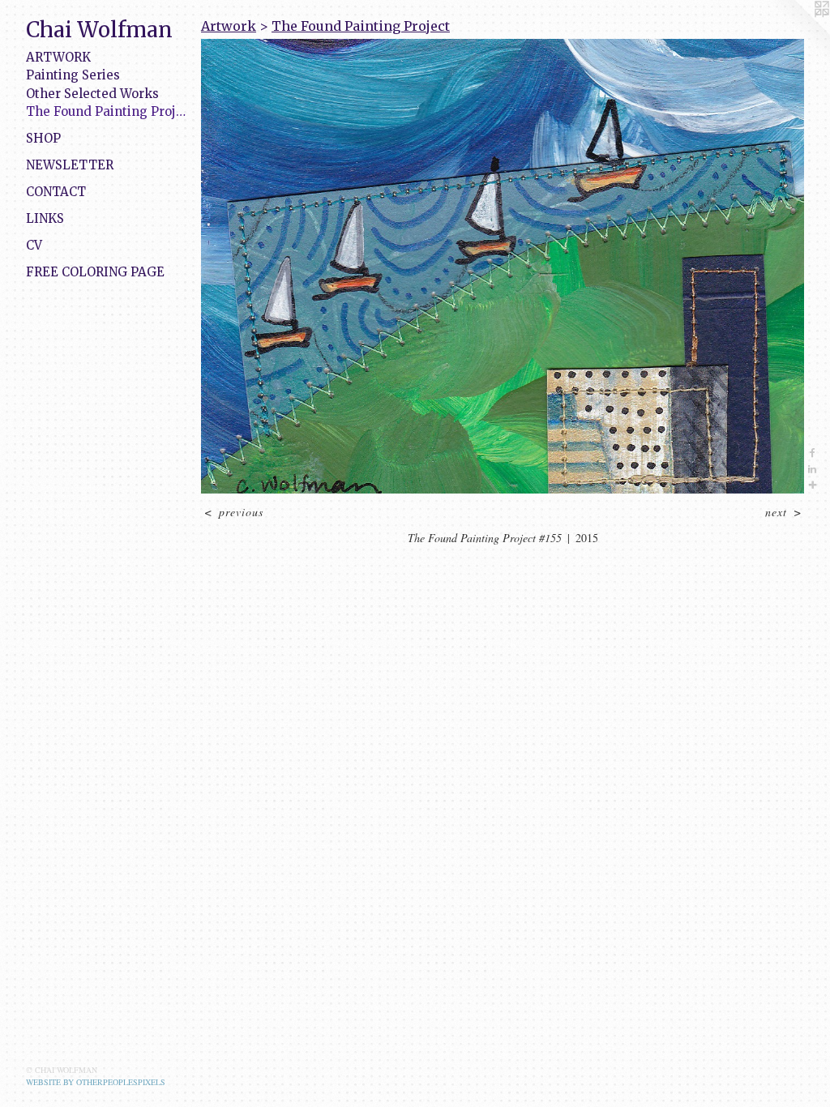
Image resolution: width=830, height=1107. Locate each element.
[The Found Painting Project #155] (502, 266)
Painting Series (73, 75)
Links (45, 218)
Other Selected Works (92, 93)
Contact (56, 191)
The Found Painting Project (107, 111)
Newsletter (69, 165)
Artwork (58, 57)
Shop (43, 138)
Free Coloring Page (95, 272)
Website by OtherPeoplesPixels (95, 1082)
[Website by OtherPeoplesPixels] (797, 32)
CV (34, 245)
